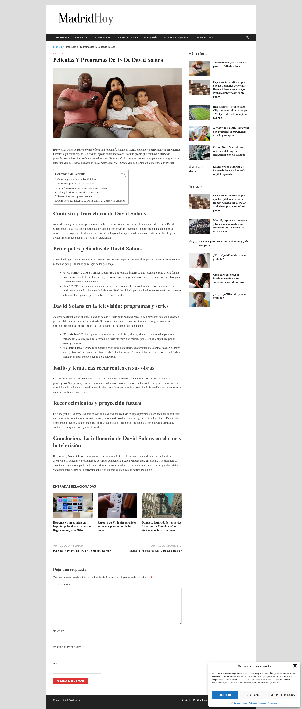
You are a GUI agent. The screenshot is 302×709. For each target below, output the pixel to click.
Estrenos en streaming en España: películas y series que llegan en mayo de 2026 (72, 526)
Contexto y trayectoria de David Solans (76, 179)
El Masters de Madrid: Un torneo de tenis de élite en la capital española (229, 170)
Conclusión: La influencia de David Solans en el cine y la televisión (91, 200)
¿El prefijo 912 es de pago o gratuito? (229, 257)
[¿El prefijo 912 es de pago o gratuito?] (199, 255)
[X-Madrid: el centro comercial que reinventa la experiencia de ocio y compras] (199, 128)
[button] (295, 666)
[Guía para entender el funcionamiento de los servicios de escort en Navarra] (199, 275)
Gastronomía (204, 37)
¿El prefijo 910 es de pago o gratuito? (229, 296)
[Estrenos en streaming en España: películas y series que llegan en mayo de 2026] (73, 506)
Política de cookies (239, 702)
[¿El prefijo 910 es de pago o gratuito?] (199, 294)
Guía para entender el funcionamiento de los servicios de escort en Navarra (230, 278)
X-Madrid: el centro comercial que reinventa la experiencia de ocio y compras (231, 131)
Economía (151, 37)
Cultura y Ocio (127, 37)
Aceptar (225, 694)
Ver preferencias (282, 694)
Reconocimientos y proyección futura (75, 196)
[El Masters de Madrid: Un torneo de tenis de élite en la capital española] (199, 167)
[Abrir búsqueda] (247, 38)
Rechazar (253, 694)
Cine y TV (81, 37)
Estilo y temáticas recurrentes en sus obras (78, 192)
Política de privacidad (257, 702)
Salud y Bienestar (176, 37)
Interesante (102, 37)
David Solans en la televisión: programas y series (82, 187)
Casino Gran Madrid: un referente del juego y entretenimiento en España (229, 150)
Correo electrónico (67, 647)
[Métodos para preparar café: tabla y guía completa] (193, 242)
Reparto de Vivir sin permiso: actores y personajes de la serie (117, 526)
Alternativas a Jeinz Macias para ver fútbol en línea (229, 64)
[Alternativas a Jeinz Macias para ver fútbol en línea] (199, 63)
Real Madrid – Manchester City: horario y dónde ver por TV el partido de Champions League (230, 112)
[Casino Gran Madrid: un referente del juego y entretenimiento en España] (199, 147)
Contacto (186, 700)
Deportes (62, 37)
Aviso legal (272, 702)
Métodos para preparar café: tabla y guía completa (223, 243)
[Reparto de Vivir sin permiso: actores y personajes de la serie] (117, 506)
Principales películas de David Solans (76, 183)
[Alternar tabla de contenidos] (121, 174)
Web (56, 663)
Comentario (62, 584)
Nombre (58, 631)
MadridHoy (78, 700)
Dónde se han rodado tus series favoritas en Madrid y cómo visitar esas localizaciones (161, 526)
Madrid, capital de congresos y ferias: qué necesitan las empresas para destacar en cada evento (230, 225)
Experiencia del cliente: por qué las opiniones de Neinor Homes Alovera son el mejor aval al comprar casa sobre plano (229, 89)
